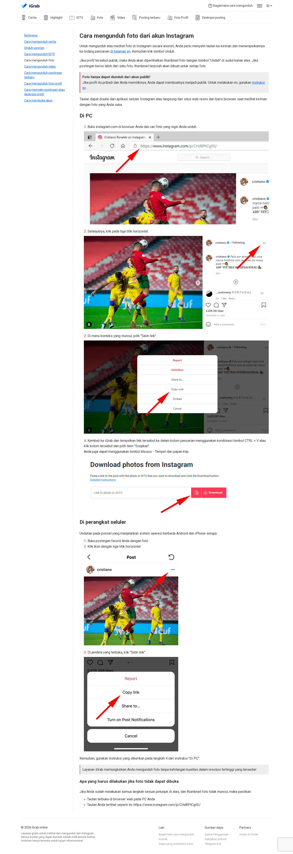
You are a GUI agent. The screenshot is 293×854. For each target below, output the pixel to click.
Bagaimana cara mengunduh (233, 5)
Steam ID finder (248, 834)
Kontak (163, 839)
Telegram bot (213, 843)
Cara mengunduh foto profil (43, 83)
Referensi (31, 35)
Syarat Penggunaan (217, 834)
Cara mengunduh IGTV (39, 54)
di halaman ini (120, 51)
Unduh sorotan (34, 48)
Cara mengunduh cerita (40, 41)
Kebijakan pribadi (216, 839)
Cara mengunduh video (40, 66)
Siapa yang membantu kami (176, 843)
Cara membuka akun (38, 100)
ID (267, 6)
